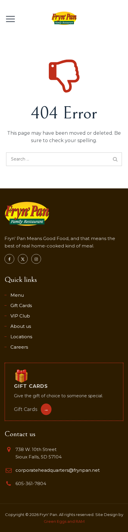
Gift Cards (21, 305)
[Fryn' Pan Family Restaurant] (64, 18)
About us (20, 326)
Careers (19, 347)
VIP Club (20, 316)
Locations (21, 336)
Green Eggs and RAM (64, 521)
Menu (17, 295)
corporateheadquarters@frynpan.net (57, 470)
